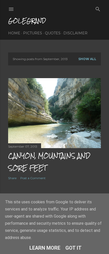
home (14, 33)
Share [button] (12, 178)
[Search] (98, 8)
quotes (53, 33)
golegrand (27, 20)
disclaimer (75, 33)
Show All (87, 59)
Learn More (44, 248)
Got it (73, 248)
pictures (32, 33)
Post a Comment (33, 178)
